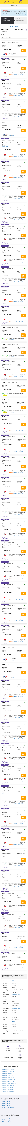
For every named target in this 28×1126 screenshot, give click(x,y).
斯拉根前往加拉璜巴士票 (8, 1091)
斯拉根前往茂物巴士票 (7, 1075)
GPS (3, 76)
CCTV (6, 76)
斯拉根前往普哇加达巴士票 (8, 1079)
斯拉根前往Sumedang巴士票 (9, 1073)
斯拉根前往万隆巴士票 (7, 1087)
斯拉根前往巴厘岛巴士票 (8, 1071)
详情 (13, 54)
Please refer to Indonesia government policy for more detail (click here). (14, 14)
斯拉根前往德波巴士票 (7, 1089)
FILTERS (14, 26)
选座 (23, 50)
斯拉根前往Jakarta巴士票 (8, 1081)
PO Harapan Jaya (16, 981)
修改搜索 (13, 5)
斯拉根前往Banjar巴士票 (8, 1077)
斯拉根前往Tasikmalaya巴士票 (9, 1083)
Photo (10, 54)
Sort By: (3, 34)
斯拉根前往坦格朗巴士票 (8, 1085)
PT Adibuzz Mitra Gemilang (18, 1022)
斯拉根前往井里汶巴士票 (8, 1069)
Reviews (15, 74)
